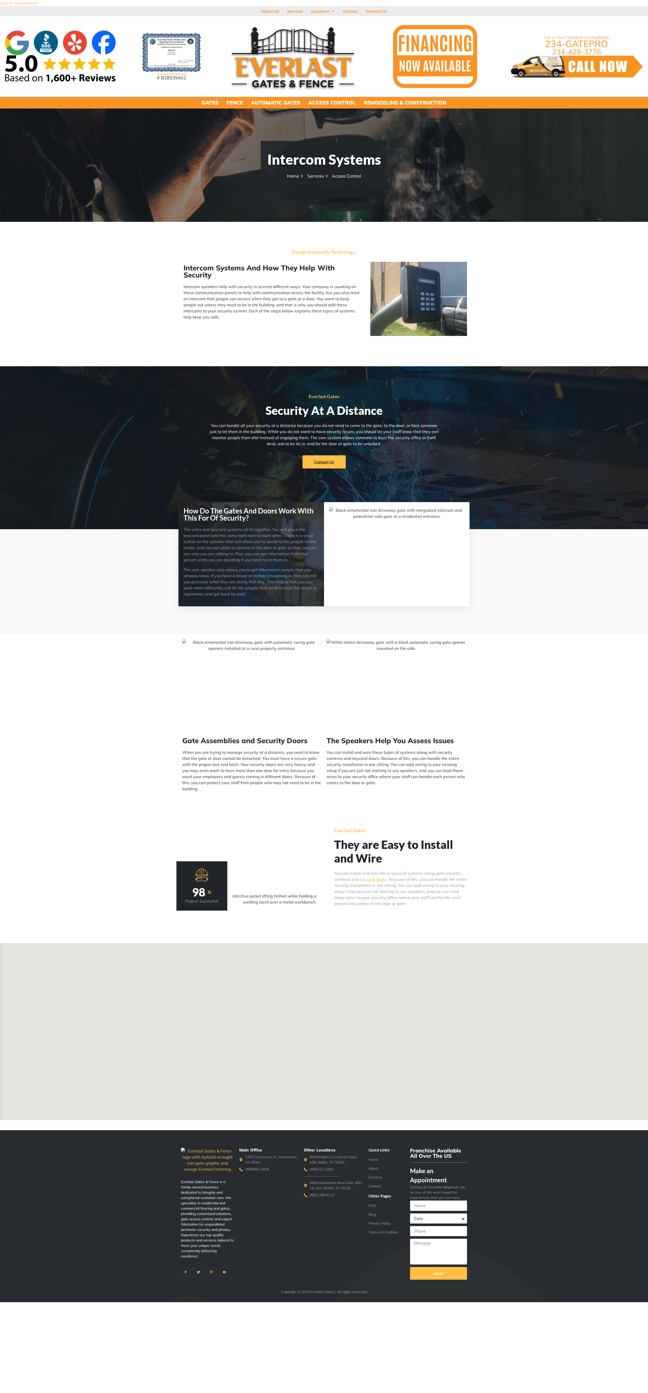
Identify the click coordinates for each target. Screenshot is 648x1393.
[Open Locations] (333, 11)
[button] (374, 1009)
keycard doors (373, 879)
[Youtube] (224, 1272)
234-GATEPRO (576, 43)
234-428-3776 (576, 51)
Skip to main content (19, 3)
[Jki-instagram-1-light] (211, 1272)
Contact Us (324, 461)
